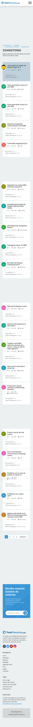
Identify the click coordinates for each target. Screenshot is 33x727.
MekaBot (5, 662)
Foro (4, 667)
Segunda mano (7, 664)
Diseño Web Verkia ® (16, 711)
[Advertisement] (16, 25)
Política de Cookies (9, 682)
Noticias (5, 660)
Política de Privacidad (9, 684)
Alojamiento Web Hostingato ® (16, 714)
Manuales (6, 658)
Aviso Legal (6, 680)
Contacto (5, 671)
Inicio (4, 655)
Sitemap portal (7, 687)
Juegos (5, 669)
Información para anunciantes (12, 704)
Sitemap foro (7, 689)
